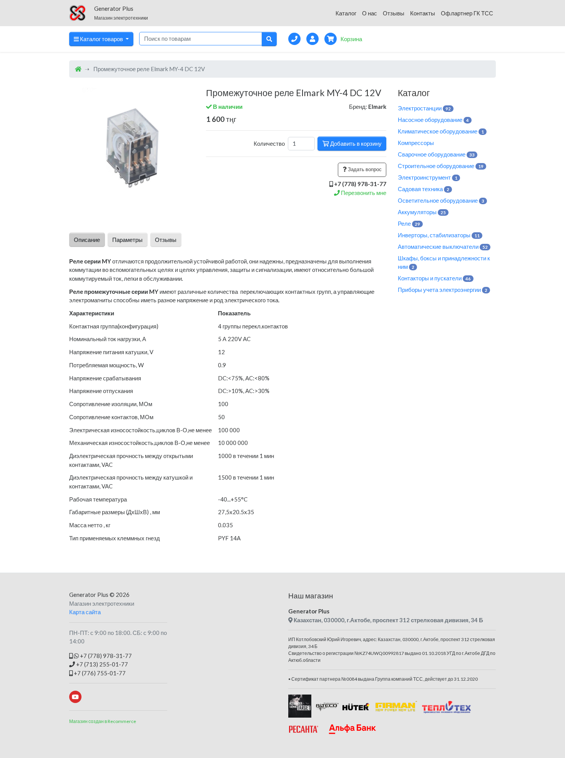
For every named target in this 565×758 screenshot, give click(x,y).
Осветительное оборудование (441, 200)
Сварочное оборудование (436, 154)
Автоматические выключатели (443, 246)
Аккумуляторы (422, 211)
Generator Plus (88, 594)
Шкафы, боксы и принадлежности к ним (444, 262)
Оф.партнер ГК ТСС (467, 13)
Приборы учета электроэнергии (442, 289)
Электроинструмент (427, 177)
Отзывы (393, 13)
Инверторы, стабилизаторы (439, 235)
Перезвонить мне (363, 192)
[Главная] (78, 68)
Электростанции (424, 108)
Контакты (422, 13)
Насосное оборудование (433, 119)
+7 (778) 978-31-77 (105, 655)
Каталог (346, 13)
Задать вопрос (364, 169)
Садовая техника (423, 188)
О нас (369, 13)
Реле (409, 223)
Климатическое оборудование (441, 131)
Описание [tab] (87, 239)
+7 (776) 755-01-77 (99, 673)
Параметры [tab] (127, 239)
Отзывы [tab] (165, 239)
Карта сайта (85, 611)
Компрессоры (416, 142)
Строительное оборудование (441, 165)
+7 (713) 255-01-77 (101, 664)
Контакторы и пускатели (434, 278)
